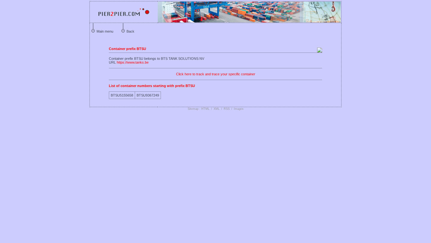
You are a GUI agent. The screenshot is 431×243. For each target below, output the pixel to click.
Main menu (105, 31)
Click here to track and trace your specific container (215, 74)
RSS (227, 108)
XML (217, 108)
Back (130, 31)
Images (239, 108)
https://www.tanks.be (133, 62)
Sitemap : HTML (199, 108)
